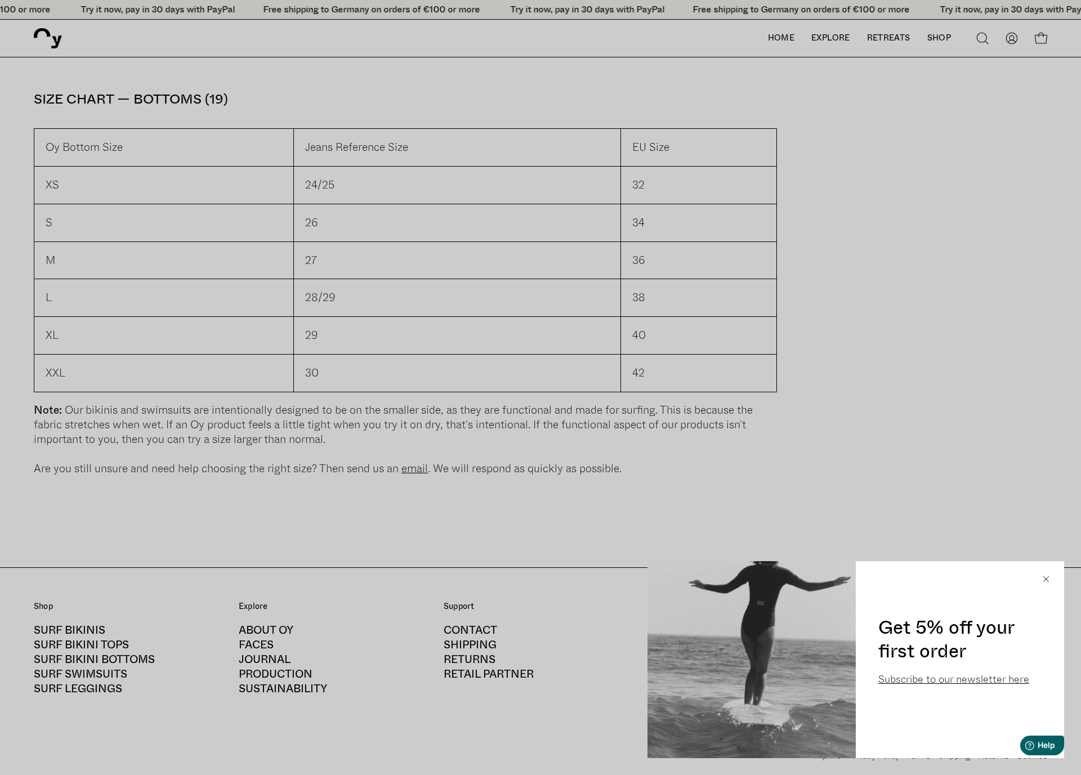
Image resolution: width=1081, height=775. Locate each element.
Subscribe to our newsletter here (953, 679)
